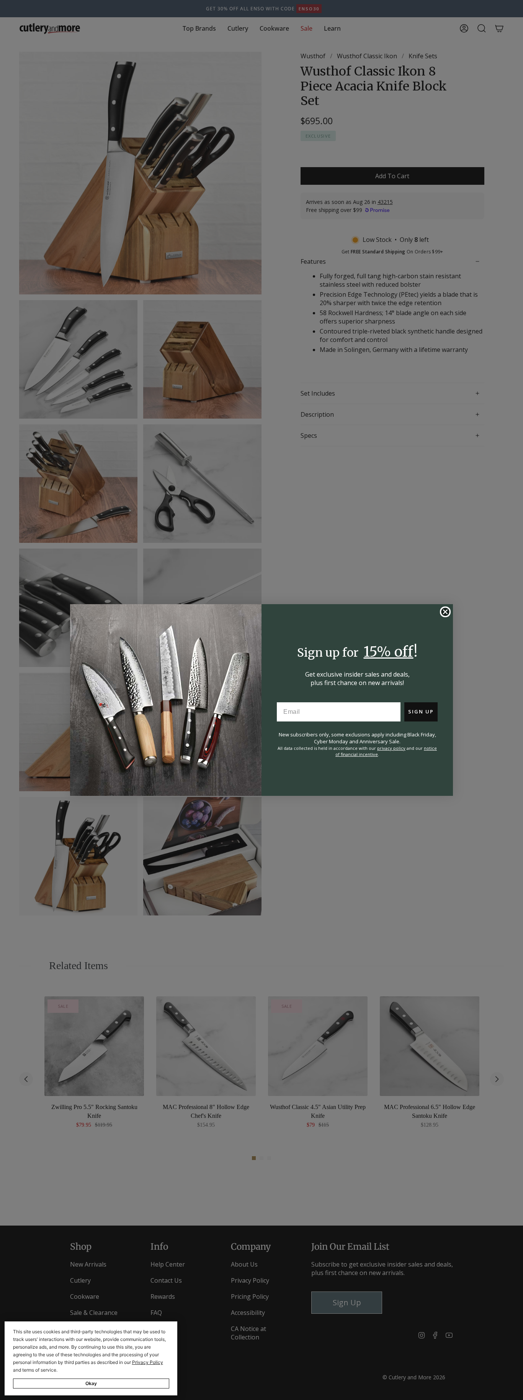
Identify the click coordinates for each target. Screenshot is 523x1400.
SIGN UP (421, 711)
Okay (91, 1383)
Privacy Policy (147, 1362)
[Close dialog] (445, 611)
